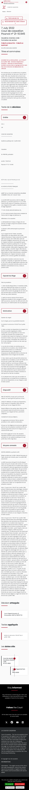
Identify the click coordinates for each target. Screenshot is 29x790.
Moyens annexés (9, 445)
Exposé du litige (9, 276)
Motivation (7, 311)
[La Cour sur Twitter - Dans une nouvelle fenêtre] (6, 722)
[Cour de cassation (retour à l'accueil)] (15, 7)
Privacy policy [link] (20, 787)
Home (3, 11)
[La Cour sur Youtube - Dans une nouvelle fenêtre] (17, 722)
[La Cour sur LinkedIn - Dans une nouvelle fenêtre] (23, 722)
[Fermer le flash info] (26, 2)
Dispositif (6, 390)
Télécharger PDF (14, 18)
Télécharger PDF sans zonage (15, 21)
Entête (5, 117)
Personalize (11, 787)
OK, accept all (9, 784)
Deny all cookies (19, 784)
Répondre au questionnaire (9, 3)
